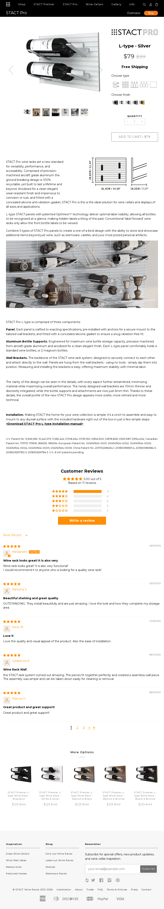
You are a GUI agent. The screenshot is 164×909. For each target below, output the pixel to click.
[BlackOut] (114, 103)
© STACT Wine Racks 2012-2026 (33, 889)
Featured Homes (16, 873)
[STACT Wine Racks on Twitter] (93, 881)
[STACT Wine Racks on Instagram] (109, 881)
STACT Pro (70, 4)
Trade (90, 889)
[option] (55, 67)
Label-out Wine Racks (59, 860)
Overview (133, 13)
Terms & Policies (117, 889)
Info (132, 4)
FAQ (100, 889)
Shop (22, 4)
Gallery (116, 4)
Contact (146, 889)
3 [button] (84, 727)
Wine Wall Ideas (16, 860)
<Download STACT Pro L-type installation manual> (44, 424)
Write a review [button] (82, 520)
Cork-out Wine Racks (59, 853)
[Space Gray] (134, 103)
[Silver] (128, 103)
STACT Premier (44, 4)
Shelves (50, 867)
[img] (11, 546)
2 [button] (77, 727)
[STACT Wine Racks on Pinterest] (118, 881)
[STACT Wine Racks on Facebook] (101, 881)
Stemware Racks (56, 873)
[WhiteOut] (121, 103)
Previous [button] (11, 70)
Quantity (134, 116)
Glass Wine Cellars (17, 853)
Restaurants (14, 867)
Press (134, 889)
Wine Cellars (94, 4)
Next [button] (100, 70)
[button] (60, 491)
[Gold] (141, 103)
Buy (151, 13)
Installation (64, 889)
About (79, 889)
